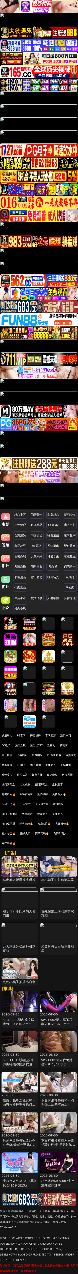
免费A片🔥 (44, 823)
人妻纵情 (53, 598)
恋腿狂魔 (70, 556)
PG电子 (6, 745)
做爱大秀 (42, 814)
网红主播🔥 (9, 843)
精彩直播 (7, 765)
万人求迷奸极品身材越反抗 (19, 948)
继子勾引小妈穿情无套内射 (19, 913)
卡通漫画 (20, 577)
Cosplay (53, 525)
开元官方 (25, 804)
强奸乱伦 (36, 514)
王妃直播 (65, 765)
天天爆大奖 (41, 804)
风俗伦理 (70, 598)
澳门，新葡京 (10, 814)
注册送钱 (20, 745)
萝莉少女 (70, 514)
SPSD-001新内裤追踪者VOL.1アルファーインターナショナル (57, 1064)
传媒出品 (20, 587)
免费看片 (27, 814)
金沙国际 (58, 804)
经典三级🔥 (26, 823)
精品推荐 (20, 514)
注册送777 (36, 745)
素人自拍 (70, 525)
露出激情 (36, 577)
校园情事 (36, 598)
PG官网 (21, 735)
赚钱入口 (25, 833)
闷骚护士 (70, 566)
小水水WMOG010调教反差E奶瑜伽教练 (19, 1182)
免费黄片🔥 (59, 794)
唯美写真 (53, 577)
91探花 (36, 546)
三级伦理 (20, 525)
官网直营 (50, 735)
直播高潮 (71, 755)
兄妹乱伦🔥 (62, 823)
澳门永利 (65, 735)
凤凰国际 (37, 755)
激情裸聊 (42, 794)
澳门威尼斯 (8, 823)
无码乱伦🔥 (9, 804)
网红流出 (53, 546)
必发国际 (67, 775)
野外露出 (70, 546)
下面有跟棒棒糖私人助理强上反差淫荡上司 (57, 1102)
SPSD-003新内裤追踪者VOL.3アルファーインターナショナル (19, 1023)
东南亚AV (70, 535)
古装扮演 (20, 556)
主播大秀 (50, 765)
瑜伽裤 (53, 566)
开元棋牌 (35, 735)
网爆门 (70, 577)
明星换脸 (36, 566)
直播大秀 (57, 814)
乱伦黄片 (7, 775)
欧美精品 (53, 514)
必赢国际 (22, 755)
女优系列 (36, 556)
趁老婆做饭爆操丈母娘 (19, 879)
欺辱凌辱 (20, 546)
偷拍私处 (22, 775)
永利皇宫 (57, 784)
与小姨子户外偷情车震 (57, 879)
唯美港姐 (53, 535)
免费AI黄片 (60, 833)
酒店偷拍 (35, 765)
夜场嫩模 (52, 775)
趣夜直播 (37, 775)
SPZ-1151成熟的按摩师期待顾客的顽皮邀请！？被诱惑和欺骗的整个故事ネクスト (19, 1066)
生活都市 (20, 598)
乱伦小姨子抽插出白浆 (19, 982)
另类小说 (20, 608)
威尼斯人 (7, 735)
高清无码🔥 (42, 833)
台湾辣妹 (20, 535)
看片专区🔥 (9, 833)
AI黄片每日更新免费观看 (57, 948)
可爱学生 (53, 556)
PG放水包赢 (54, 755)
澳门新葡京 (8, 784)
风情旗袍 (20, 566)
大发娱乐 (25, 784)
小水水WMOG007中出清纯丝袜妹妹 (58, 1182)
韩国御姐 (36, 535)
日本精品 (36, 525)
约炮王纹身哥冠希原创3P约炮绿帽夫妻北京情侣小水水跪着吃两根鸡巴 (19, 1146)
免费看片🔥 (9, 794)
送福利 (51, 745)
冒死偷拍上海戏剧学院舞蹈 (57, 913)
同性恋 (70, 587)
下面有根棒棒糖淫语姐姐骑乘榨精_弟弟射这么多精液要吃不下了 (57, 1144)
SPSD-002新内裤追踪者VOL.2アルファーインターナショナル (57, 1023)
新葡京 (64, 745)
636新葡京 (26, 794)
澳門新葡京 (41, 784)
